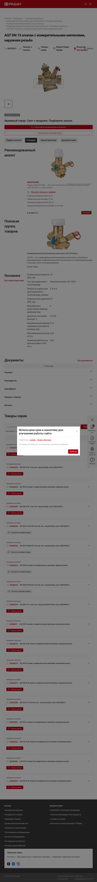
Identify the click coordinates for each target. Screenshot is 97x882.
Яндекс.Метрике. (44, 440)
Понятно (73, 452)
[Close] (77, 431)
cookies (33, 440)
